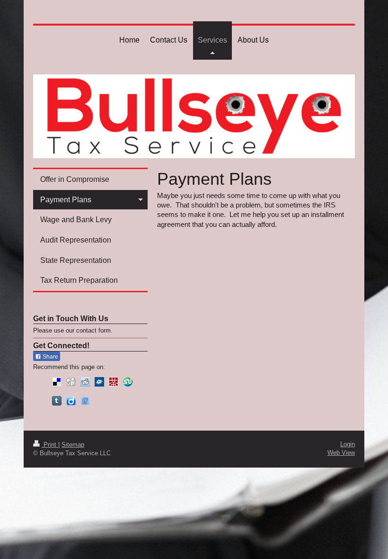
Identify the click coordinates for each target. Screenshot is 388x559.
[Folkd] (99, 382)
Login (347, 444)
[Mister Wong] (113, 382)
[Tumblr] (57, 401)
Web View (341, 452)
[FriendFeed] (85, 401)
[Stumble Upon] (127, 382)
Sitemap (73, 444)
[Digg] (71, 382)
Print (50, 444)
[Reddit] (85, 382)
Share (49, 356)
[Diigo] (71, 401)
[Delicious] (57, 382)
